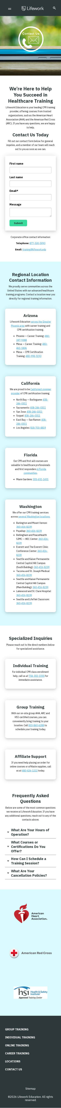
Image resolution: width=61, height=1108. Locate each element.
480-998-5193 (33, 356)
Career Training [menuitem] (17, 1053)
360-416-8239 (24, 526)
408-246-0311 (38, 407)
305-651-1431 (40, 479)
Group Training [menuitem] (16, 1029)
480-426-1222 (30, 770)
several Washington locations (34, 516)
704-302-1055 (36, 675)
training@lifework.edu (34, 249)
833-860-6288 (36, 725)
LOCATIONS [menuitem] (12, 1061)
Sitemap (30, 1088)
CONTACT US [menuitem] (13, 1069)
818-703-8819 (38, 427)
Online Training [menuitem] (17, 1045)
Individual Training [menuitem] (20, 1037)
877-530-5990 (37, 243)
